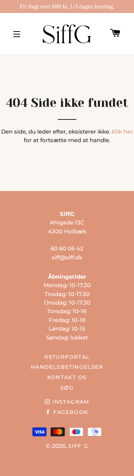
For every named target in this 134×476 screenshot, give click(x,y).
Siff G (78, 446)
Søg (67, 387)
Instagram (70, 401)
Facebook (69, 412)
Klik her (122, 131)
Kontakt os (67, 377)
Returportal (66, 357)
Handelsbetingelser (67, 367)
